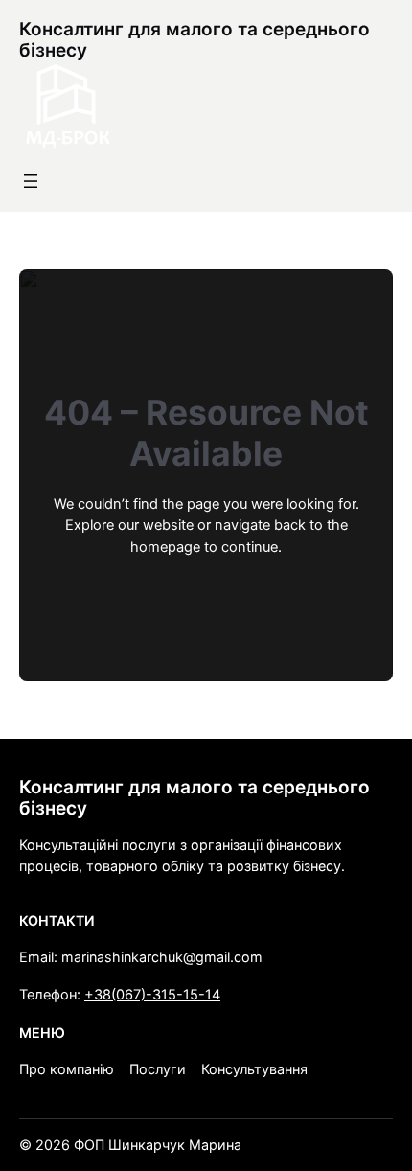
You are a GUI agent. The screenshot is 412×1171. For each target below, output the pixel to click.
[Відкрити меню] (30, 181)
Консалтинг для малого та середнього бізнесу (194, 39)
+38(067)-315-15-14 (152, 994)
